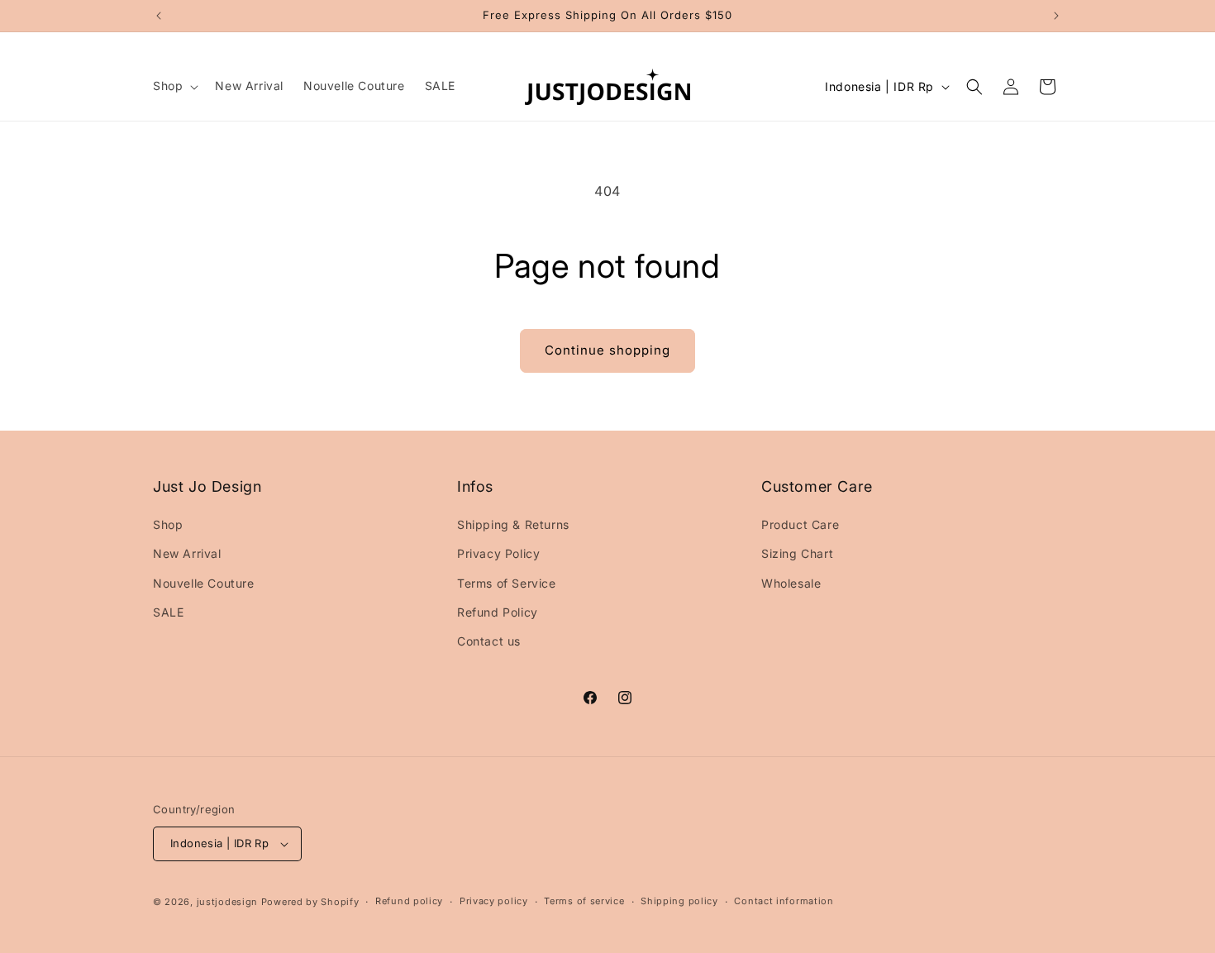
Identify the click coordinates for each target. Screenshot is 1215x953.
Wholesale (791, 583)
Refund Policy (497, 612)
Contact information (783, 901)
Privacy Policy (498, 553)
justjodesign (227, 902)
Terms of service (584, 901)
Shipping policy (679, 901)
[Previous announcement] (159, 15)
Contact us (489, 641)
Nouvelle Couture (204, 583)
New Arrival (187, 553)
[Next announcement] (1056, 15)
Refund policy (409, 901)
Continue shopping (607, 350)
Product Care (800, 524)
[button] (174, 86)
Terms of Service (506, 583)
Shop (168, 524)
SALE (168, 612)
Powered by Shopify (310, 902)
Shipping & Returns (513, 524)
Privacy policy (494, 901)
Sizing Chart (797, 553)
